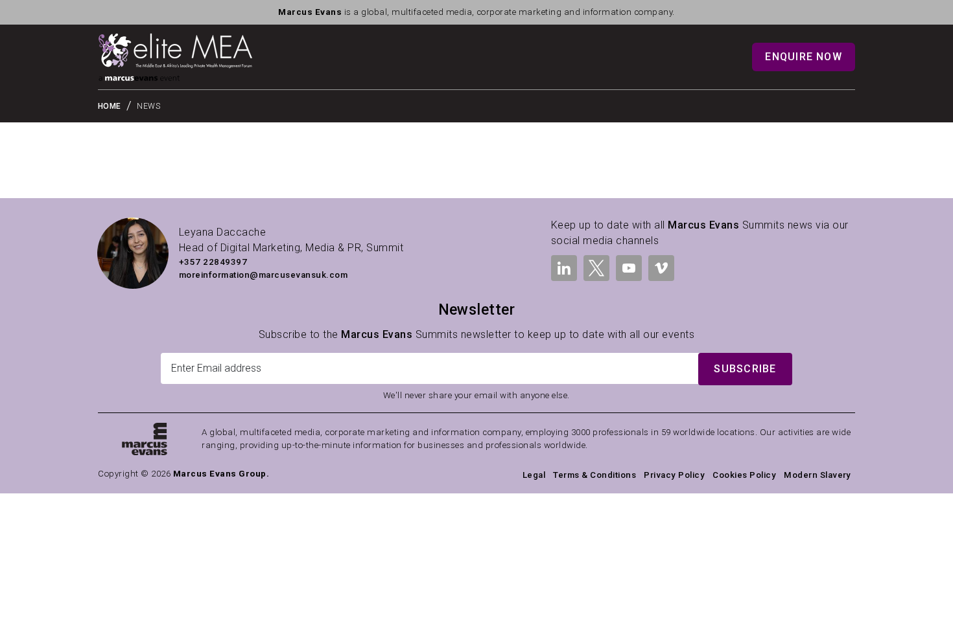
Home (109, 106)
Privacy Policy (674, 475)
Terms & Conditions (594, 475)
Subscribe (745, 369)
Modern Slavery (817, 475)
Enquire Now (803, 57)
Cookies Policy (744, 475)
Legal (534, 475)
